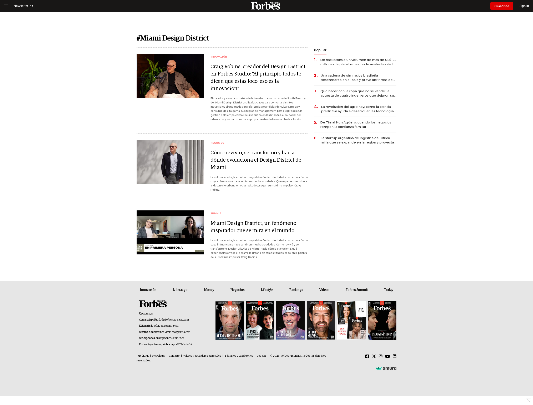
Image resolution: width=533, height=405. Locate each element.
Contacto (174, 356)
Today (388, 290)
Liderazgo (180, 290)
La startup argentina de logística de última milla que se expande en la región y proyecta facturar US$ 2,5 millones (357, 140)
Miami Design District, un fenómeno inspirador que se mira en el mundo (253, 227)
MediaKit (143, 356)
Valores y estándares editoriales (202, 356)
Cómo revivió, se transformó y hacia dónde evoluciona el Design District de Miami (255, 160)
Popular (320, 50)
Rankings (296, 290)
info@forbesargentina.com (164, 326)
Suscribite (501, 6)
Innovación (148, 290)
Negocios (237, 290)
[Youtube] (387, 356)
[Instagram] (380, 356)
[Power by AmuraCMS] (386, 368)
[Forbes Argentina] (266, 5)
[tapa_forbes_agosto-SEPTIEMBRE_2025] (381, 320)
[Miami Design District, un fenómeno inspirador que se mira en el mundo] (170, 232)
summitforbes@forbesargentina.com (169, 332)
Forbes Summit (357, 290)
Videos (324, 290)
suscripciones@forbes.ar (170, 338)
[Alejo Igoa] (290, 320)
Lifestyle (267, 290)
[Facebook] (367, 356)
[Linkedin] (394, 356)
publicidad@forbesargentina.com (170, 319)
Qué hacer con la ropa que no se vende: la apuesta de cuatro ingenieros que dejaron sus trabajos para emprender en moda (358, 93)
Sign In (524, 6)
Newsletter (158, 356)
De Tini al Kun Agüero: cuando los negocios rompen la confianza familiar (355, 124)
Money (209, 290)
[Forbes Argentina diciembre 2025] (321, 320)
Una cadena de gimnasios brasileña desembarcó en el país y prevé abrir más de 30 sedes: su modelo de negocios (357, 77)
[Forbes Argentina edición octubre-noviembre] (351, 320)
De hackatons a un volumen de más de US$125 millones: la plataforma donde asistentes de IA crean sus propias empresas (358, 62)
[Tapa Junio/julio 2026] (229, 320)
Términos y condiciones (239, 356)
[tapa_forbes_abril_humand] (260, 320)
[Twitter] (374, 356)
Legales (261, 356)
